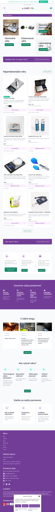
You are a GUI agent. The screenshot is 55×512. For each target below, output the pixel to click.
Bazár (4, 440)
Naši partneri (41, 270)
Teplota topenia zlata (10, 338)
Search (51, 12)
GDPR (4, 459)
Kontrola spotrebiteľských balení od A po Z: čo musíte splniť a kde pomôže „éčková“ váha (27, 342)
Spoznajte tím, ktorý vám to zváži (10, 269)
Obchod (5, 438)
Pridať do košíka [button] (40, 148)
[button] (39, 496)
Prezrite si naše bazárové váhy (42, 59)
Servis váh (24, 270)
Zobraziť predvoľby (34, 506)
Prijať (18, 506)
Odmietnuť (25, 506)
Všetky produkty (47, 71)
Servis (4, 445)
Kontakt (4, 447)
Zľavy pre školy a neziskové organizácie (12, 461)
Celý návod (27, 391)
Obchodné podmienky (8, 457)
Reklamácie (5, 443)
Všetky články (27, 352)
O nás (4, 449)
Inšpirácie (7, 333)
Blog (4, 436)
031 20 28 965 (28, 4)
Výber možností (15, 110)
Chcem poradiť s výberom (43, 241)
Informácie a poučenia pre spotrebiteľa (11, 463)
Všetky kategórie (8, 15)
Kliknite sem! (43, 1)
